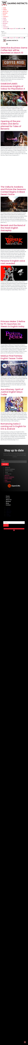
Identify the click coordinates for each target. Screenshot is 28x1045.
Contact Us (8, 474)
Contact (5, 16)
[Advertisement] (14, 171)
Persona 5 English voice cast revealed (13, 262)
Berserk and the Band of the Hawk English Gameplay (13, 228)
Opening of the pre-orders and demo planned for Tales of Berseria (11, 125)
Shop (4, 15)
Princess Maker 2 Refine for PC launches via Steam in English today (13, 324)
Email (2, 459)
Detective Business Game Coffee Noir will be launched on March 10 (14, 50)
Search (2, 31)
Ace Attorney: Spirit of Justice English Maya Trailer (12, 392)
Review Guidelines (10, 469)
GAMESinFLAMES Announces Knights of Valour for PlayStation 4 (13, 86)
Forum (5, 9)
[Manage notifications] (25, 1042)
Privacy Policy (9, 471)
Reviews (5, 13)
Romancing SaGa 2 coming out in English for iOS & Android (13, 426)
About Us (5, 11)
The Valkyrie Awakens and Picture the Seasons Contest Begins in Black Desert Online (13, 190)
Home (4, 8)
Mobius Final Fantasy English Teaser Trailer (12, 357)
